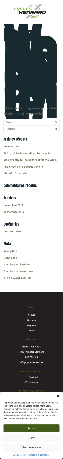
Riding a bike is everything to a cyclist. (28, 153)
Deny (32, 437)
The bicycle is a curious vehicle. (23, 166)
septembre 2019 (14, 212)
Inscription (10, 251)
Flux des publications (17, 264)
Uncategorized (13, 231)
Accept (31, 428)
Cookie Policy (19, 455)
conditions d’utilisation (38, 455)
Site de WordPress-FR (17, 278)
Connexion (10, 258)
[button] (57, 396)
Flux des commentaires (18, 271)
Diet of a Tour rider (16, 173)
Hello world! (23, 37)
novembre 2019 (13, 205)
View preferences (31, 447)
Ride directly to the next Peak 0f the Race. (30, 160)
